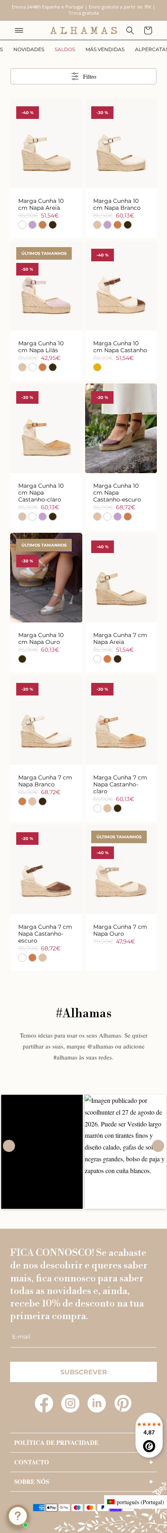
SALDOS (65, 49)
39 (150, 162)
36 (106, 304)
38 (61, 162)
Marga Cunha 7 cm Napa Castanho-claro (120, 784)
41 (128, 176)
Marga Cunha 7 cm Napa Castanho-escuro (45, 934)
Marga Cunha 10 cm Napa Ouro (41, 639)
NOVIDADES (28, 49)
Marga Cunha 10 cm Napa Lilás (41, 347)
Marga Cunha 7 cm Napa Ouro (120, 930)
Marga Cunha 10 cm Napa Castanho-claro (41, 492)
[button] (19, 30)
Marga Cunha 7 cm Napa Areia (120, 639)
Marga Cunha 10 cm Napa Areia (41, 204)
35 (17, 162)
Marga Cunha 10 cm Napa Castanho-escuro (117, 492)
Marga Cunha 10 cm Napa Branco (117, 204)
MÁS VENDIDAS (105, 49)
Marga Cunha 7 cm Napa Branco (45, 781)
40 (113, 176)
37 (121, 304)
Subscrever (83, 1372)
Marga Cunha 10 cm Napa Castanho (120, 347)
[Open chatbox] (17, 1516)
